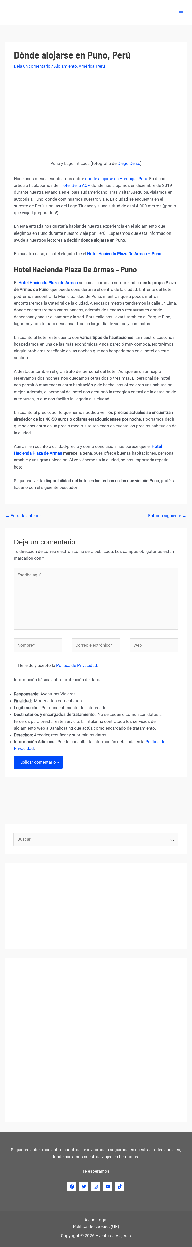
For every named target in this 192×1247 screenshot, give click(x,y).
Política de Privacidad (76, 665)
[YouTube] (108, 1186)
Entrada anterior (23, 515)
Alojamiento (65, 66)
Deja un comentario (32, 66)
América (86, 66)
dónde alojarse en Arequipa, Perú (116, 178)
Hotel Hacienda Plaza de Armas (48, 282)
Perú (100, 66)
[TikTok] (120, 1186)
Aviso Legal (96, 1219)
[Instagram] (96, 1186)
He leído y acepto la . (57, 665)
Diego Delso (129, 163)
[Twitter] (84, 1186)
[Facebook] (72, 1186)
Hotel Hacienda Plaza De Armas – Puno (124, 253)
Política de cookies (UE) (96, 1226)
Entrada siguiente (167, 515)
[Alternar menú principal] (181, 12)
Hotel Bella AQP (75, 185)
